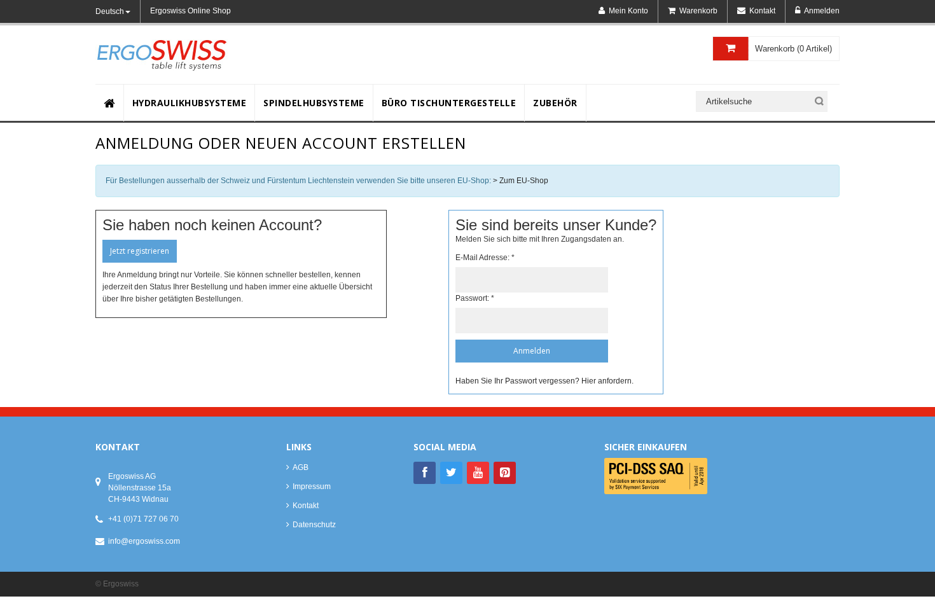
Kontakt (306, 505)
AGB (300, 467)
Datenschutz (314, 524)
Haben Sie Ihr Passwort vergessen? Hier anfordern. (544, 381)
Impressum (312, 486)
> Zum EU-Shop (520, 180)
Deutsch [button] (109, 11)
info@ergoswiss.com (144, 541)
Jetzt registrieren (139, 250)
